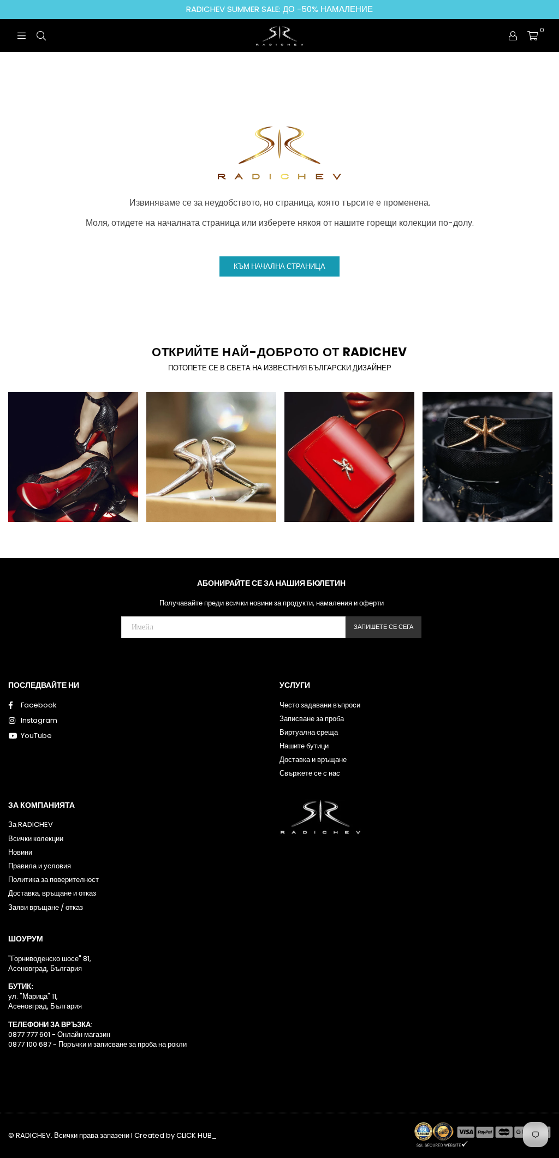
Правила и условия (39, 866)
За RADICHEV (30, 824)
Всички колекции (35, 838)
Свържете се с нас (310, 773)
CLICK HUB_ (196, 1135)
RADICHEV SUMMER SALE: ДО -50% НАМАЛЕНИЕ (279, 9)
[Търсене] (41, 35)
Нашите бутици (304, 746)
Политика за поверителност (53, 879)
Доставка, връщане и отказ (52, 893)
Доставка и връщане (313, 759)
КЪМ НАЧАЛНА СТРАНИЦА (279, 266)
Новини (20, 852)
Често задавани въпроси (320, 705)
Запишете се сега (383, 626)
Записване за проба (312, 718)
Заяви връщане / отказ (45, 907)
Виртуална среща (309, 732)
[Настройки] (512, 35)
